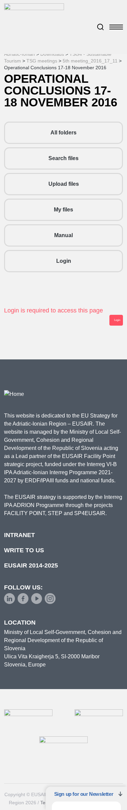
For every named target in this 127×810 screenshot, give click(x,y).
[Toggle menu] (116, 27)
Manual (63, 235)
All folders (63, 132)
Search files (63, 158)
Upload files (63, 184)
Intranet (19, 535)
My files (63, 209)
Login (63, 261)
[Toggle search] (100, 27)
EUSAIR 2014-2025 (31, 565)
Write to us (24, 550)
